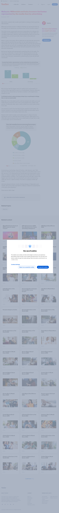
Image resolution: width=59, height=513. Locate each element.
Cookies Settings (15, 264)
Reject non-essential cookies (26, 267)
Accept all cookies (43, 267)
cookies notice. (14, 259)
